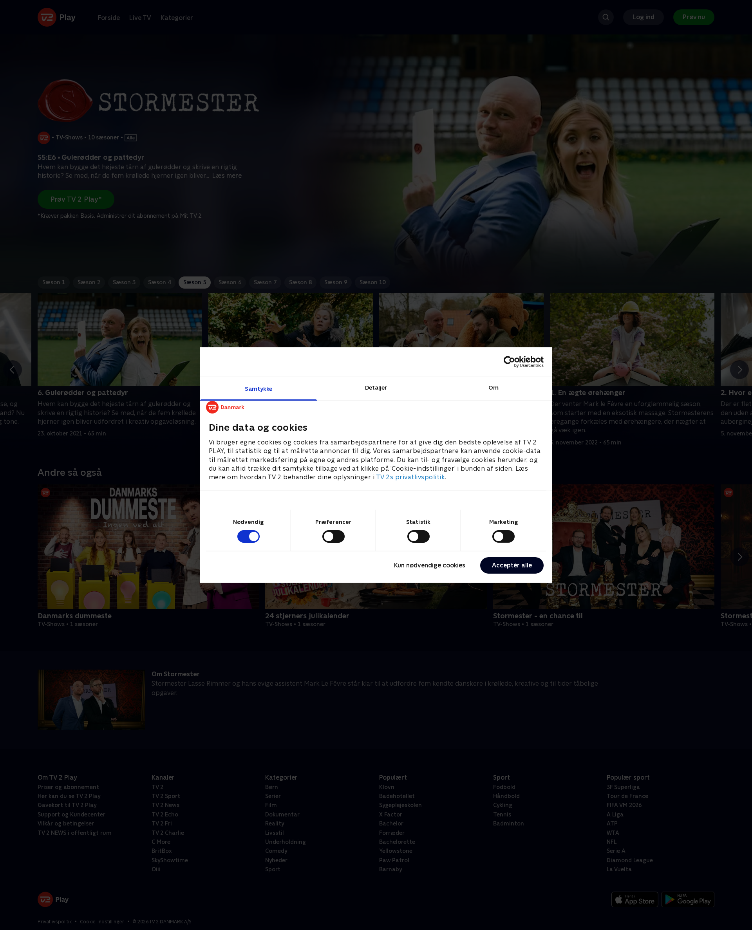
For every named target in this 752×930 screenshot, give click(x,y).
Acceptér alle (512, 565)
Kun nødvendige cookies (429, 565)
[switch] (333, 536)
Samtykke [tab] (259, 388)
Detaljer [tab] (376, 387)
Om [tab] (493, 387)
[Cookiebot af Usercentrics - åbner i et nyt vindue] (509, 362)
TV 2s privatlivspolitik (410, 477)
